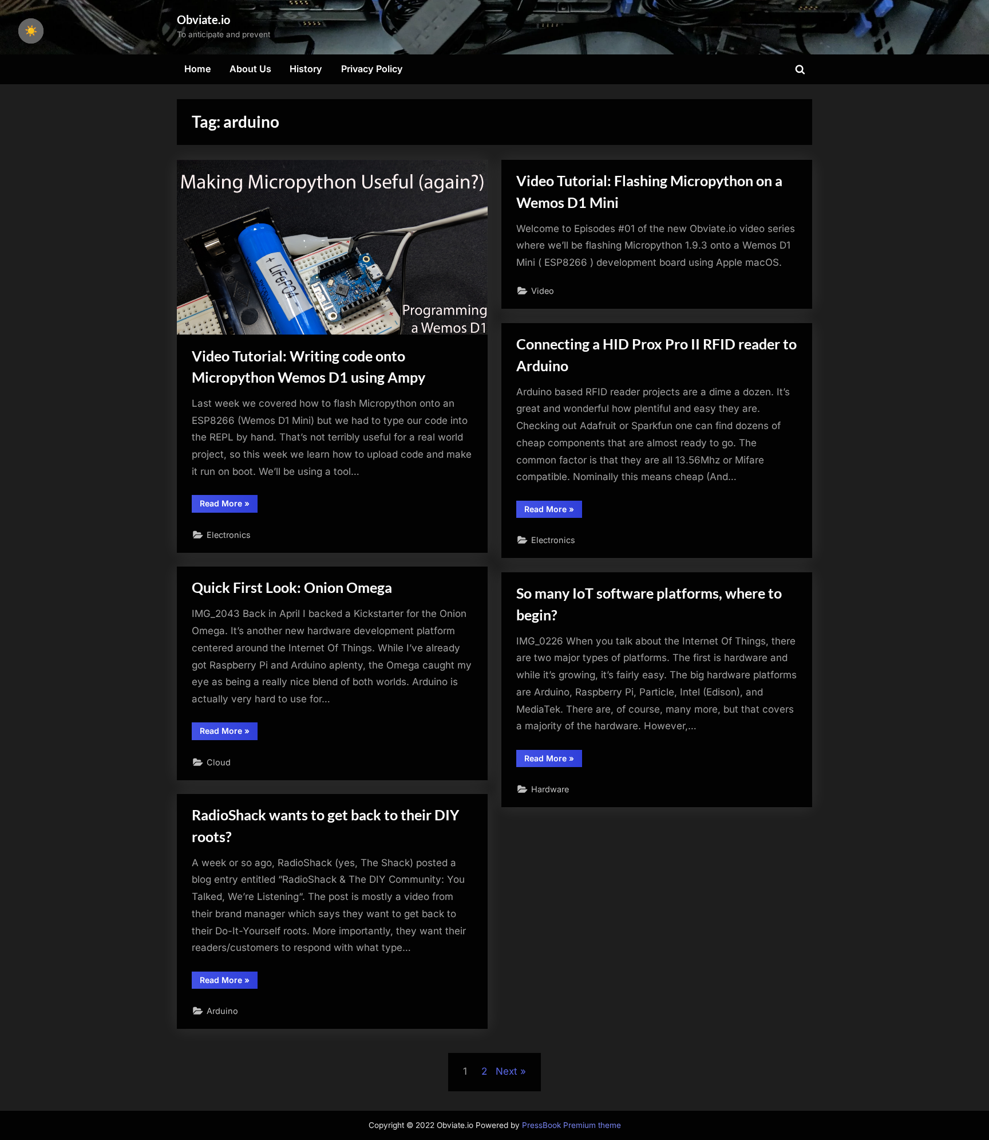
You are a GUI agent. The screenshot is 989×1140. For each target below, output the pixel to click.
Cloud (219, 762)
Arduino (222, 1011)
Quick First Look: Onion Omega (292, 587)
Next (506, 1071)
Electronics (229, 535)
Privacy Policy (372, 68)
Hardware (550, 789)
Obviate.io (203, 19)
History (306, 68)
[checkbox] (30, 31)
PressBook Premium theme (571, 1125)
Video (542, 291)
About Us (250, 68)
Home (197, 68)
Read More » (229, 505)
